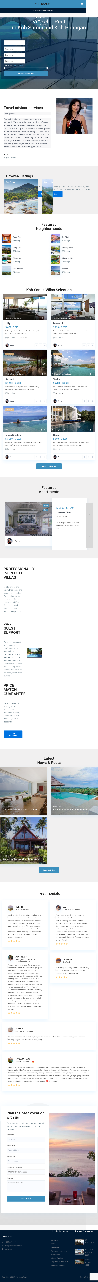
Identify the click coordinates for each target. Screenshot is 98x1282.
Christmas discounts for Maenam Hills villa (73, 809)
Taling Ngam (10, 374)
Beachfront (55, 1247)
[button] (13, 734)
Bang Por (17, 237)
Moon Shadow (13, 435)
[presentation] (89, 514)
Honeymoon (55, 1255)
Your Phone (11, 1156)
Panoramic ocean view (59, 1251)
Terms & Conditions (87, 1277)
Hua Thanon (18, 268)
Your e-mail (11, 1146)
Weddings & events (58, 1265)
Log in (44, 24)
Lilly (7, 323)
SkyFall (57, 379)
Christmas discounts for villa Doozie (20, 809)
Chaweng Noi (67, 258)
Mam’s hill (59, 323)
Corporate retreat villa (59, 1262)
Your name (10, 1135)
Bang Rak (17, 247)
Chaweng (17, 258)
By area (53, 1244)
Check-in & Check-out (14, 1167)
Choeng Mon (67, 247)
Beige (56, 435)
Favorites (44, 21)
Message (10, 1178)
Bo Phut (65, 237)
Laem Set (66, 268)
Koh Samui (17, 318)
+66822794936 (44, 14)
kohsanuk (8, 1249)
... (29, 333)
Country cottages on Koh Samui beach (21, 859)
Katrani (9, 379)
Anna (12, 345)
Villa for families (57, 1258)
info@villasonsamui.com (44, 10)
